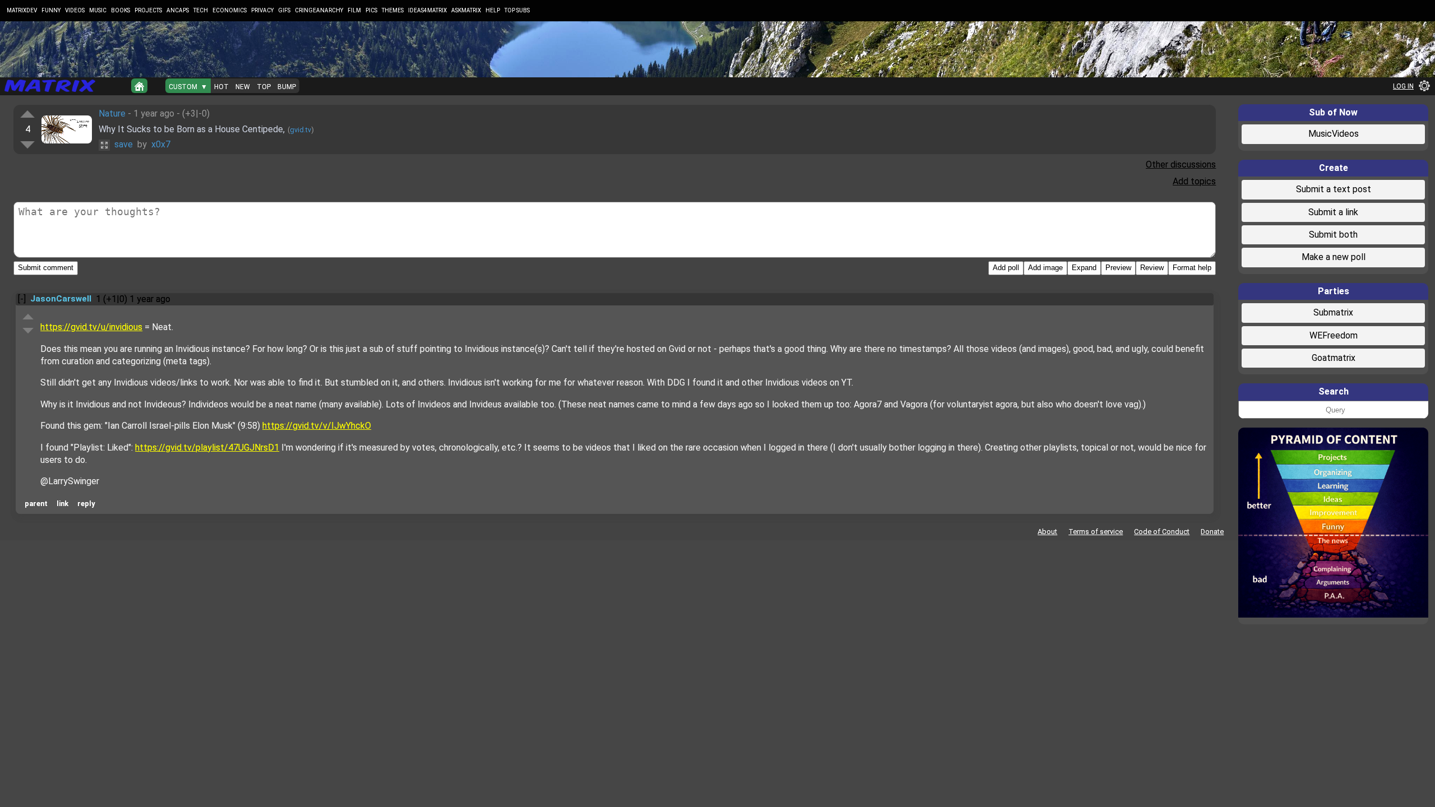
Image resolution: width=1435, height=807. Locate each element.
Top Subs (517, 10)
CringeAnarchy (319, 10)
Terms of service (1095, 531)
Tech (200, 10)
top (264, 87)
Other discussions (1181, 164)
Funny (51, 10)
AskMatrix (466, 10)
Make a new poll (1333, 257)
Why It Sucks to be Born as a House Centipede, (192, 129)
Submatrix (1333, 312)
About (1047, 531)
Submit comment (45, 267)
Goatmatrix (1333, 358)
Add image (1045, 267)
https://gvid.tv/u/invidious (91, 327)
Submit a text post (1333, 189)
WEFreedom (1333, 335)
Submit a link (1333, 212)
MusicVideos (1333, 133)
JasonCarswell (60, 299)
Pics (371, 10)
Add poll (1006, 267)
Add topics (1194, 181)
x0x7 (160, 144)
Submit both (1333, 234)
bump (286, 87)
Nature (112, 113)
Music (98, 10)
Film (354, 10)
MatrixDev (22, 10)
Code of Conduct (1161, 531)
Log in (1403, 86)
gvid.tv (300, 130)
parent (36, 503)
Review (1152, 267)
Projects (148, 10)
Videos (75, 10)
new (242, 87)
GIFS (284, 10)
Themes (393, 10)
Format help (1192, 267)
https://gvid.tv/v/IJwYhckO (316, 425)
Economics (229, 10)
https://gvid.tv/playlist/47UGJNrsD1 (207, 447)
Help (492, 10)
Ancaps (177, 10)
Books (120, 10)
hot (221, 87)
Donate (1212, 531)
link (62, 503)
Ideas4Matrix (427, 10)
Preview (1118, 267)
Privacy (262, 10)
